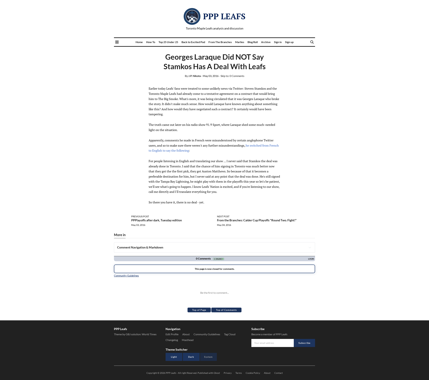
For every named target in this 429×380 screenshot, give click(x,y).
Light (174, 356)
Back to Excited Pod (193, 42)
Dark (191, 356)
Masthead (188, 339)
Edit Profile (172, 334)
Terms (238, 372)
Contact (278, 372)
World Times (149, 334)
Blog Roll (253, 42)
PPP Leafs (224, 16)
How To (150, 42)
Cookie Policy (253, 372)
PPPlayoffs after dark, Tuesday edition (156, 220)
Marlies (239, 42)
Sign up (289, 42)
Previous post (140, 216)
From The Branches (220, 42)
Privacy (228, 372)
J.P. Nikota (193, 75)
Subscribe (304, 342)
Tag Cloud (229, 334)
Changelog (172, 339)
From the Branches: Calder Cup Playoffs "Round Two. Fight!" (257, 220)
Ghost (217, 372)
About (186, 334)
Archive (266, 42)
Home (139, 42)
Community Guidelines (207, 334)
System (208, 356)
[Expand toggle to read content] (310, 247)
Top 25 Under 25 (168, 42)
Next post (223, 216)
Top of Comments (226, 309)
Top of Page (199, 309)
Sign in (278, 42)
